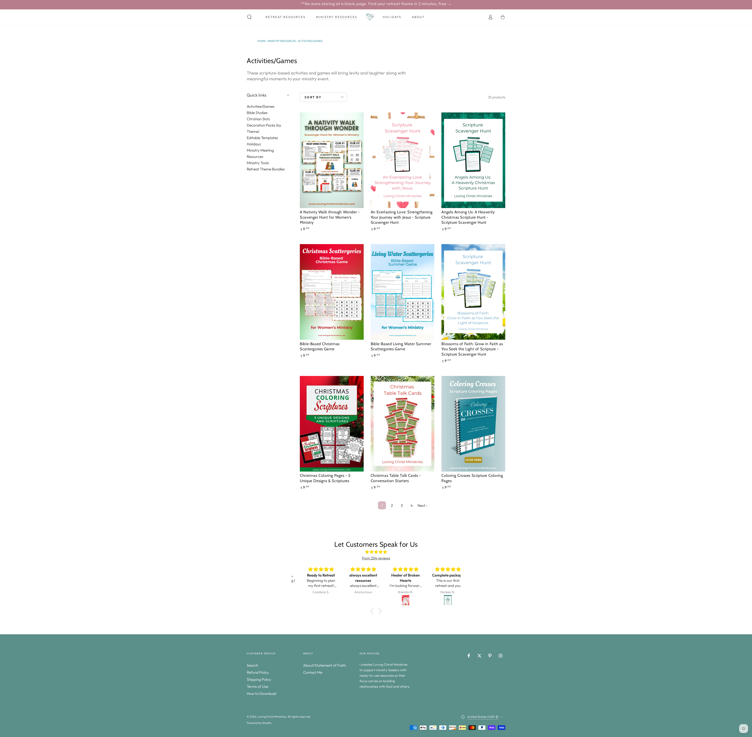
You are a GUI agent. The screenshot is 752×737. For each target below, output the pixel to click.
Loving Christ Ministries (272, 716)
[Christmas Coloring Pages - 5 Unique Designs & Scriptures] (332, 424)
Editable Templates (262, 137)
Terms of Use (257, 686)
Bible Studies (257, 112)
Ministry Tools (258, 162)
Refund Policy (258, 672)
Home (262, 41)
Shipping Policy (259, 679)
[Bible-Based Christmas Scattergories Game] (332, 292)
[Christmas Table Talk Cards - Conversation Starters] (403, 424)
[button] (249, 17)
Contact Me (312, 672)
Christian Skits (258, 118)
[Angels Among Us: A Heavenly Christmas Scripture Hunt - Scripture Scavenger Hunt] (473, 160)
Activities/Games (260, 106)
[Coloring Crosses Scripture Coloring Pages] (473, 424)
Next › (422, 505)
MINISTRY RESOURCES (282, 41)
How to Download (261, 693)
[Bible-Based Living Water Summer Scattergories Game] (403, 292)
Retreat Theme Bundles (266, 169)
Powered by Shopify (259, 723)
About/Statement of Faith (324, 665)
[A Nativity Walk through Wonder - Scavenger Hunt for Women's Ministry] (332, 160)
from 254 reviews (376, 558)
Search (252, 665)
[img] (376, 552)
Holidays (254, 143)
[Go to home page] (369, 17)
